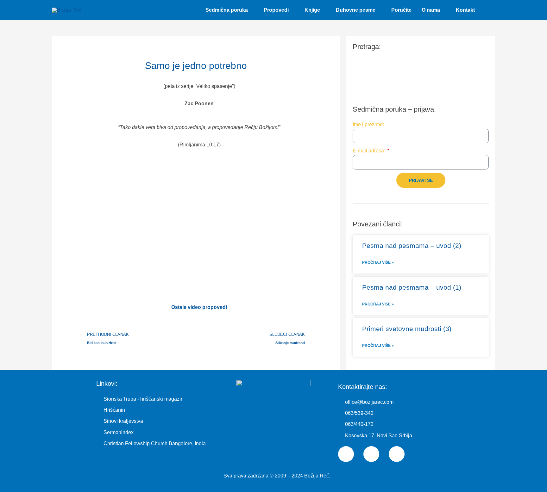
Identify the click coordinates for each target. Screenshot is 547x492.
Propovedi (276, 10)
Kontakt (465, 10)
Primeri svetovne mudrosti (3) (406, 328)
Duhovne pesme (355, 10)
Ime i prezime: (368, 124)
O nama (431, 10)
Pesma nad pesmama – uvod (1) (411, 287)
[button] (487, 10)
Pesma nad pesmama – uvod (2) (411, 245)
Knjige (312, 10)
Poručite (401, 10)
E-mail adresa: (370, 150)
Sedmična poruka (226, 10)
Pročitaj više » (378, 262)
